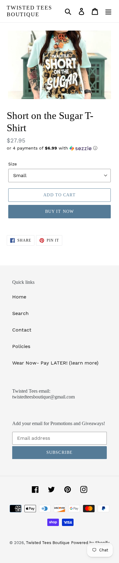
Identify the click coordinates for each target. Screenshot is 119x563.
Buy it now (59, 211)
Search (20, 313)
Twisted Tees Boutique (29, 11)
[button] (59, 148)
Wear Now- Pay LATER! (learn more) (55, 363)
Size (12, 163)
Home (19, 297)
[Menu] (108, 11)
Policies (21, 346)
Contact (21, 330)
